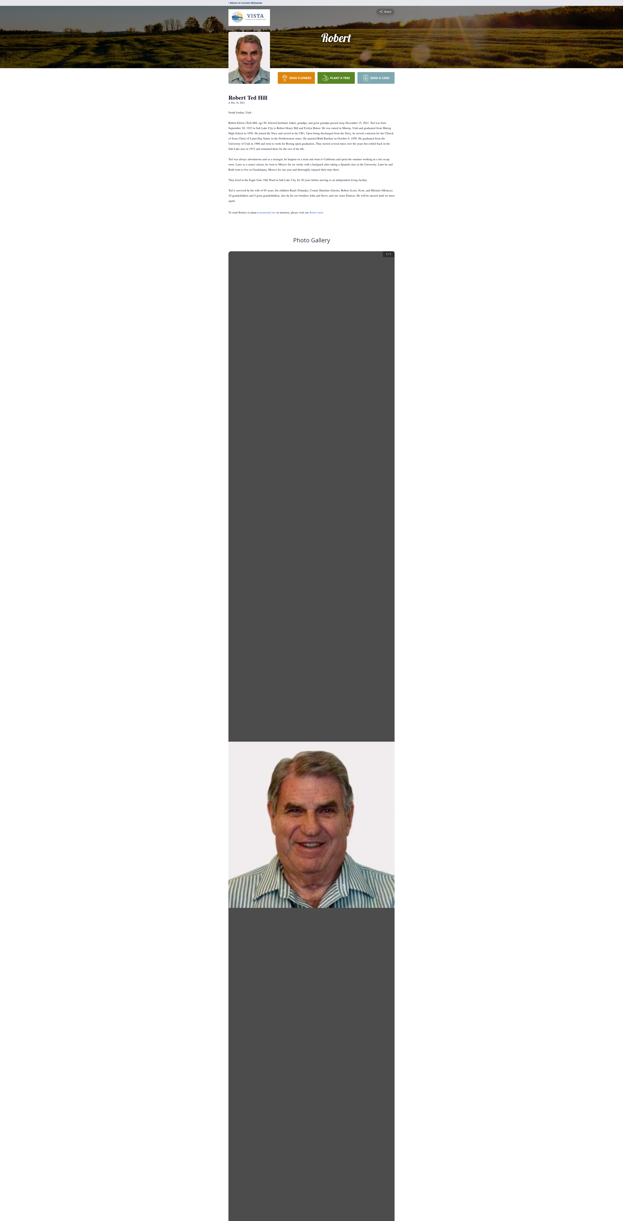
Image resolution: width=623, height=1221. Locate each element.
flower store (316, 212)
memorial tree (267, 212)
